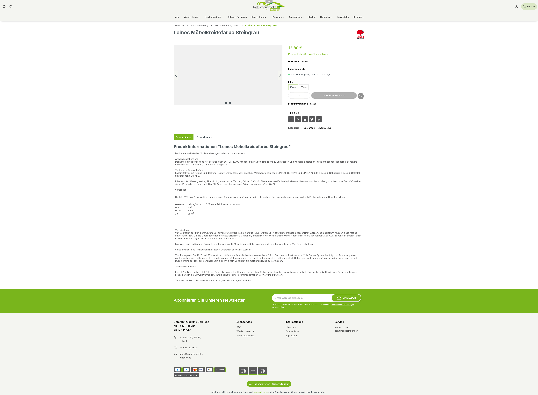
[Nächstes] (280, 75)
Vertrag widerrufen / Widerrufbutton (269, 384)
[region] (228, 75)
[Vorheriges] (176, 75)
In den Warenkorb (334, 95)
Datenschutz (292, 331)
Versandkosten (261, 392)
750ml (304, 87)
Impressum (291, 335)
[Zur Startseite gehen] (269, 6)
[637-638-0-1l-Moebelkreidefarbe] (228, 75)
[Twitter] (312, 119)
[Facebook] (291, 119)
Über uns (291, 327)
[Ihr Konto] (516, 6)
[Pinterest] (319, 119)
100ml (293, 87)
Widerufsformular (245, 335)
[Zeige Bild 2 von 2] (230, 103)
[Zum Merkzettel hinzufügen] (360, 96)
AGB (238, 327)
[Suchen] (4, 6)
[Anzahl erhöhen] (307, 95)
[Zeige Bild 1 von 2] (226, 103)
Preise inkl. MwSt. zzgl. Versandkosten (308, 54)
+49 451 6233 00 (189, 347)
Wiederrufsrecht (245, 331)
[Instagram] (305, 119)
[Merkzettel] (11, 6)
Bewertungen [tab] (204, 137)
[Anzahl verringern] (291, 95)
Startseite (180, 25)
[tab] (183, 137)
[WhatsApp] (298, 119)
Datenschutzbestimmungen (342, 304)
